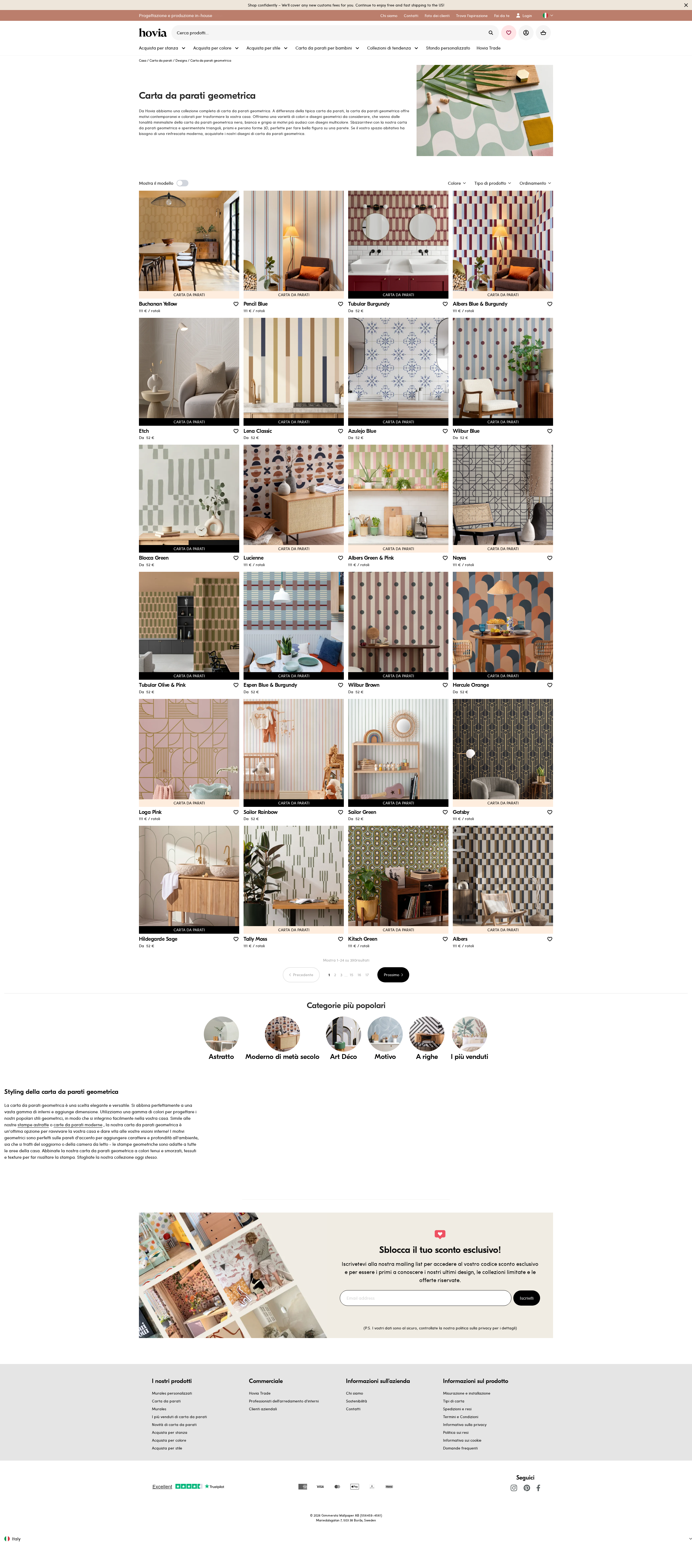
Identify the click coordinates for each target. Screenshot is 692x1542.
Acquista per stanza (169, 1432)
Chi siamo (354, 1393)
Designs (181, 60)
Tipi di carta (453, 1401)
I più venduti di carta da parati (179, 1416)
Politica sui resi (455, 1432)
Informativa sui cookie (462, 1440)
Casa (142, 60)
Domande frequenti (460, 1448)
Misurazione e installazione (466, 1393)
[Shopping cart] (543, 32)
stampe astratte (33, 1124)
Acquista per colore (169, 1440)
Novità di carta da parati (174, 1424)
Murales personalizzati (172, 1393)
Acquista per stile (167, 1448)
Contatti (353, 1408)
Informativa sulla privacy (465, 1424)
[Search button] (490, 32)
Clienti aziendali (263, 1408)
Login (527, 15)
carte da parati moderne (78, 1124)
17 (367, 974)
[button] (545, 16)
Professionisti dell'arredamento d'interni (284, 1401)
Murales (159, 1408)
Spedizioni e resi (457, 1408)
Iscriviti (527, 1298)
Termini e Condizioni (460, 1416)
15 (351, 974)
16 (359, 974)
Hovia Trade (260, 1393)
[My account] (526, 32)
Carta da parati (160, 60)
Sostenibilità (356, 1401)
